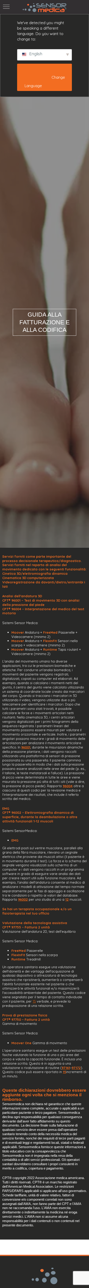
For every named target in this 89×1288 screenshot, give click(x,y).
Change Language (45, 81)
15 (34, 1001)
